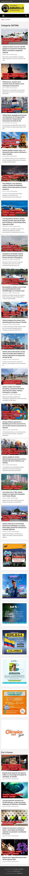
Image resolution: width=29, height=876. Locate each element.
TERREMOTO (22, 769)
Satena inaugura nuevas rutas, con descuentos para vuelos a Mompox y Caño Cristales (14, 152)
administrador (13, 54)
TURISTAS (16, 416)
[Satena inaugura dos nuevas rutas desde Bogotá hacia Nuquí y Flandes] (14, 310)
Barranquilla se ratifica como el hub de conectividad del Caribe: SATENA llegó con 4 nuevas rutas (14, 289)
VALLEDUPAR (17, 517)
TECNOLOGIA (14, 769)
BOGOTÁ (13, 140)
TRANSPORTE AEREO (8, 40)
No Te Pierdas (7, 752)
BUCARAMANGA (7, 281)
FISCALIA (13, 822)
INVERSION (19, 794)
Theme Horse (16, 871)
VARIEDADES (17, 40)
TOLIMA (20, 247)
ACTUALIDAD (6, 38)
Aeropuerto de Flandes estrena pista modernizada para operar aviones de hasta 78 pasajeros (12, 255)
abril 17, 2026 (5, 191)
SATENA (19, 38)
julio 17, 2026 (5, 87)
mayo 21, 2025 (6, 498)
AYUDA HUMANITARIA (16, 764)
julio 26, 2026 (5, 54)
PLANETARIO (12, 796)
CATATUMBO (14, 486)
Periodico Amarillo (18, 869)
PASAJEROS (6, 212)
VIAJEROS (5, 42)
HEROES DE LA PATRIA (19, 451)
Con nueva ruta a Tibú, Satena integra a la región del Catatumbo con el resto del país (13, 494)
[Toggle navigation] (3, 16)
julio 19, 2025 (5, 465)
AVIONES (13, 109)
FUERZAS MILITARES (8, 451)
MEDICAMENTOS (12, 767)
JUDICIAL (19, 822)
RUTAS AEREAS (21, 73)
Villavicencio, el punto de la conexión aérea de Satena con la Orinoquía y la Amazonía (13, 84)
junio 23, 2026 (5, 123)
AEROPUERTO (14, 245)
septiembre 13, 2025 (7, 394)
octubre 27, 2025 (6, 359)
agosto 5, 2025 (6, 429)
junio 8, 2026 (5, 156)
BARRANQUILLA (14, 279)
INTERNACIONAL (21, 515)
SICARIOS (11, 824)
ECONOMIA (13, 38)
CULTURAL (13, 794)
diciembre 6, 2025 (6, 293)
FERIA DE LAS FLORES (8, 413)
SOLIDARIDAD (6, 769)
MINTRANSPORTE (7, 247)
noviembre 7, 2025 (7, 324)
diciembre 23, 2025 (7, 259)
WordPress (20, 873)
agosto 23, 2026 (6, 861)
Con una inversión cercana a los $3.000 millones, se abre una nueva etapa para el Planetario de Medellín (14, 802)
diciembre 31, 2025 (7, 226)
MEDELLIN (17, 413)
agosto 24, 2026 (6, 778)
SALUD (19, 767)
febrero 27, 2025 (6, 531)
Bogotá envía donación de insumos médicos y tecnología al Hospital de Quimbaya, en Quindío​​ (14, 775)
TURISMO (22, 76)
